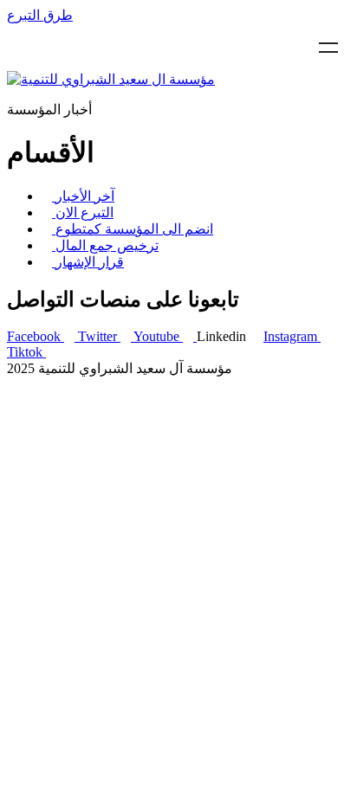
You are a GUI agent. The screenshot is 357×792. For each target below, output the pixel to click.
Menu (328, 47)
